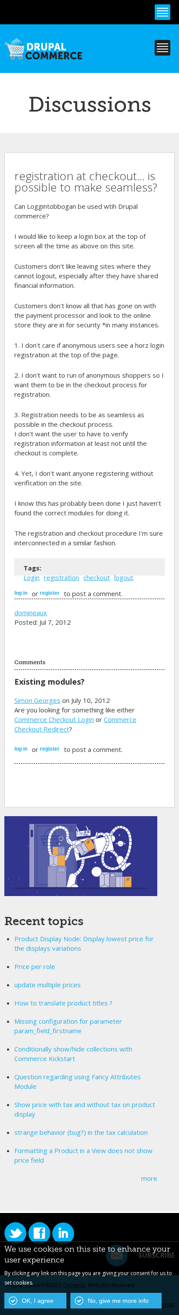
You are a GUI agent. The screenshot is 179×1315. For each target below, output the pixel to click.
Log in (20, 593)
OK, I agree (37, 1300)
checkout (96, 577)
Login (31, 577)
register (50, 593)
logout (123, 577)
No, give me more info (118, 1300)
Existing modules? (49, 681)
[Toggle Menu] (162, 12)
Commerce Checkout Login (54, 719)
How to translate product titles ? (63, 1003)
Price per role (34, 966)
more (149, 1178)
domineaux (30, 612)
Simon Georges (37, 700)
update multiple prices (47, 984)
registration (61, 577)
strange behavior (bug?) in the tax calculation (81, 1132)
